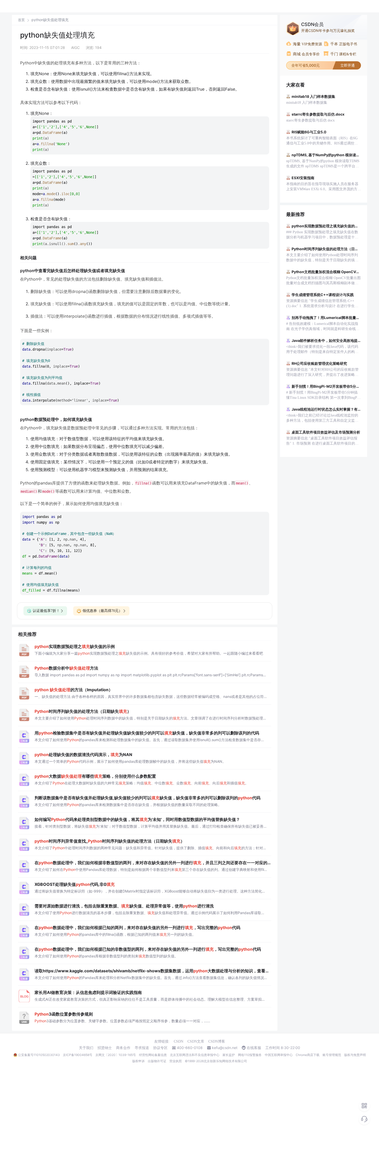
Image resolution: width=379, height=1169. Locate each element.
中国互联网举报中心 (279, 1055)
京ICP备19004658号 (77, 1055)
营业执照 (175, 1061)
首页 (21, 20)
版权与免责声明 (355, 1055)
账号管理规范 (332, 1055)
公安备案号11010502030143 (39, 1055)
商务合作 (123, 1048)
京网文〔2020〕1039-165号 (115, 1055)
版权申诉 (138, 1061)
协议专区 (160, 1048)
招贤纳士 (104, 1048)
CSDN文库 (195, 1041)
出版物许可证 (157, 1061)
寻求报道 (142, 1048)
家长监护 (229, 1055)
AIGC (75, 47)
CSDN (178, 1041)
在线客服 (254, 1048)
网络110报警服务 (250, 1055)
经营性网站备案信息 (153, 1055)
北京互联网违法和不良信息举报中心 (194, 1055)
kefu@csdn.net (224, 1048)
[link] (21, 20)
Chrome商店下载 (307, 1055)
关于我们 (86, 1048)
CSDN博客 (216, 1041)
